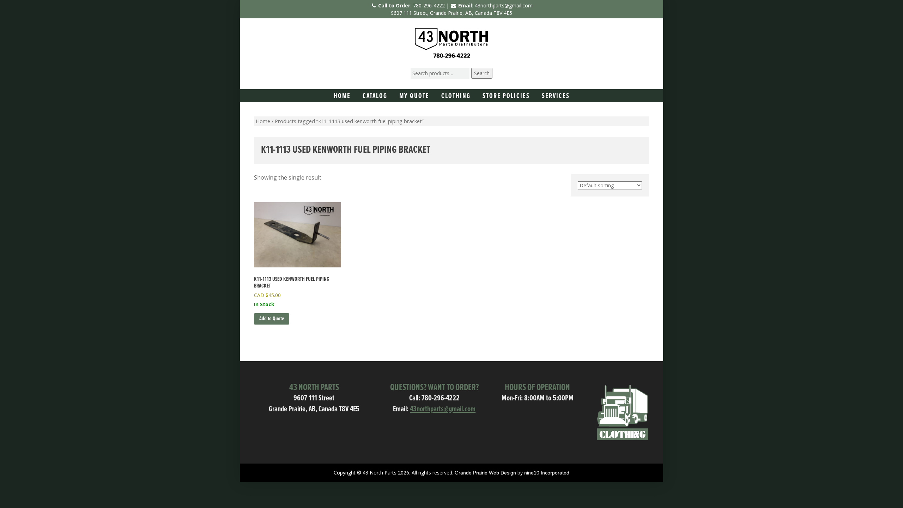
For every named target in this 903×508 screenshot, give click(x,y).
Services (556, 96)
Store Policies (506, 96)
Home (342, 96)
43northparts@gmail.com (504, 5)
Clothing (456, 96)
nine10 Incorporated (546, 473)
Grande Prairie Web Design (485, 473)
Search (482, 73)
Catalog (375, 96)
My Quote (414, 96)
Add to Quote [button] (271, 318)
